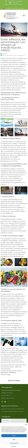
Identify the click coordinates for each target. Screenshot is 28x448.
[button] (26, 424)
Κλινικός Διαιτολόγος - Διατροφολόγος (12, 18)
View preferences (14, 443)
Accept (14, 435)
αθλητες (4, 55)
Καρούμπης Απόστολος (11, 13)
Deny (14, 439)
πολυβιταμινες (21, 55)
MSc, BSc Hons (10, 16)
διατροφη (9, 55)
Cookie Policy (13, 446)
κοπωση (15, 55)
